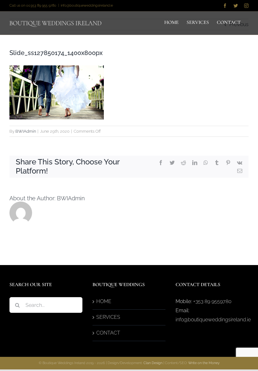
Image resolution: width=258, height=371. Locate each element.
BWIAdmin (25, 131)
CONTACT (108, 333)
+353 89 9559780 (212, 301)
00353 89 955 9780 (41, 5)
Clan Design (152, 363)
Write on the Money (204, 363)
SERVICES (108, 317)
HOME (103, 301)
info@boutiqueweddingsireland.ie (87, 5)
